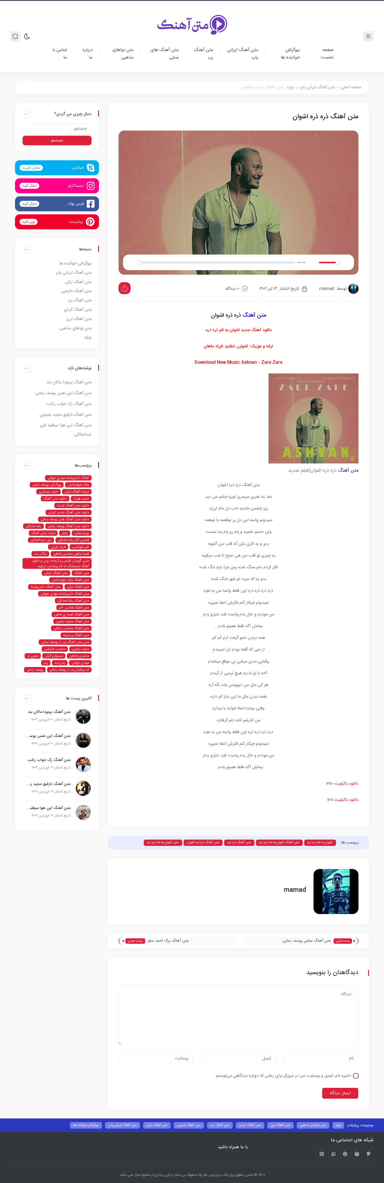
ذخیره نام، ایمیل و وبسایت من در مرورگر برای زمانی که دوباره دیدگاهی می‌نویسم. (283, 1075)
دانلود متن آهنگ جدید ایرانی (68, 512)
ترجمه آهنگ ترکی (76, 491)
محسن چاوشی (54, 649)
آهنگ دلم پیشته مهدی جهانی (68, 478)
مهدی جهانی (80, 662)
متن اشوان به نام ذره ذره (163, 842)
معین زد (32, 656)
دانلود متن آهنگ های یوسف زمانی (64, 519)
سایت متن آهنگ (43, 533)
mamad (326, 288)
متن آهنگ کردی (78, 309)
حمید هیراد (81, 498)
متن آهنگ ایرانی (56, 573)
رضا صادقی (33, 526)
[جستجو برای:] (57, 129)
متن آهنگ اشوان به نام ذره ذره (279, 842)
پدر (46, 662)
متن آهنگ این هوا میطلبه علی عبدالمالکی (48, 808)
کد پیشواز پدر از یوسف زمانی (69, 669)
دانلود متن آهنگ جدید (73, 505)
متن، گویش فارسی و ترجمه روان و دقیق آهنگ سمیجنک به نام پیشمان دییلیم (61, 563)
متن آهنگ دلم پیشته (46, 587)
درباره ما (87, 53)
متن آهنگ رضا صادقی (73, 600)
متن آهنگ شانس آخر (74, 607)
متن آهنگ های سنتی (164, 53)
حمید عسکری (48, 491)
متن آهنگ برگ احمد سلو (168, 940)
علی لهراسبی (80, 547)
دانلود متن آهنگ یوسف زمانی (68, 526)
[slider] (216, 262)
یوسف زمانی (34, 669)
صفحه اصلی (351, 87)
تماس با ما (59, 53)
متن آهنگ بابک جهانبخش (70, 580)
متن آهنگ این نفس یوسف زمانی (63, 393)
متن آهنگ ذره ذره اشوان (203, 842)
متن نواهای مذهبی (123, 53)
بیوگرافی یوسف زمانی (46, 484)
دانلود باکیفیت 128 (342, 800)
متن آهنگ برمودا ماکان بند (69, 382)
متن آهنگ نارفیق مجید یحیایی (66, 414)
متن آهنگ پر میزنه (76, 635)
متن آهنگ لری (79, 319)
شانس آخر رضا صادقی (73, 540)
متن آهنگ (254, 315)
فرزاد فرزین (58, 547)
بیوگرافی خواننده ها (290, 53)
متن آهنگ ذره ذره (239, 842)
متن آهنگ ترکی (78, 282)
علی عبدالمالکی (41, 540)
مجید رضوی (80, 649)
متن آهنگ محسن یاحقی (71, 628)
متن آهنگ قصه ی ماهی (71, 614)
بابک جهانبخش (78, 484)
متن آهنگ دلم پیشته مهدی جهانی (64, 593)
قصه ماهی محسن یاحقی (71, 554)
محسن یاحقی (79, 656)
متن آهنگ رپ (203, 53)
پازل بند (59, 662)
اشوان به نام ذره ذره (320, 842)
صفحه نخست (327, 53)
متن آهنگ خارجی (77, 291)
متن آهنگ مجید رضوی (72, 621)
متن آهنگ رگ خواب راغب (69, 404)
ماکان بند (40, 554)
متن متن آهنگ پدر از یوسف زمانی (65, 642)
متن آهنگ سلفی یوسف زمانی (307, 940)
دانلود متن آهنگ (55, 498)
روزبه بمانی (81, 533)
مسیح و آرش (54, 656)
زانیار (65, 533)
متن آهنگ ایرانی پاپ (242, 53)
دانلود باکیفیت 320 (342, 783)
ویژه (290, 87)
